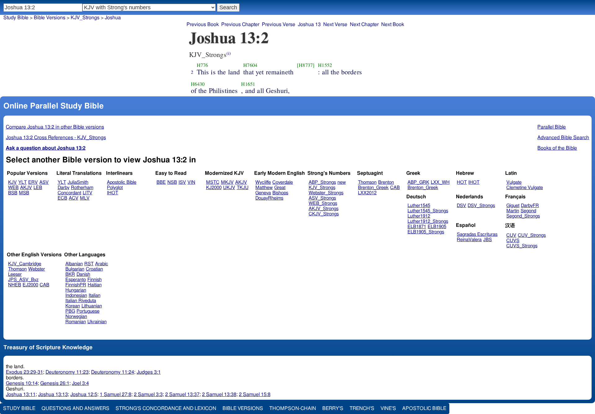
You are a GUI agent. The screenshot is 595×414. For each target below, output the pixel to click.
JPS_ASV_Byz (23, 279)
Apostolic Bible (424, 408)
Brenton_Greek (373, 187)
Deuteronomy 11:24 (112, 372)
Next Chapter (364, 24)
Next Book (392, 24)
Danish (83, 274)
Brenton (386, 182)
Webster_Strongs (326, 193)
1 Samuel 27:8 (115, 394)
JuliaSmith (78, 182)
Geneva (263, 193)
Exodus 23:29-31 (24, 372)
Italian (94, 295)
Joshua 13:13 (53, 394)
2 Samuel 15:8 (255, 394)
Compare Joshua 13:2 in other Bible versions (55, 127)
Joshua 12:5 (83, 394)
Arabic (101, 264)
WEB (13, 187)
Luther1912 (419, 216)
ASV (44, 182)
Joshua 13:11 (21, 394)
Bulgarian (74, 269)
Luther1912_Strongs (428, 221)
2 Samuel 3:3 (148, 394)
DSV (461, 205)
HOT (462, 182)
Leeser (15, 274)
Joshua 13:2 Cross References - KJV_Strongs (56, 137)
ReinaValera (469, 239)
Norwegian (76, 316)
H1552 (325, 65)
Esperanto (75, 279)
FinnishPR (75, 285)
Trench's (362, 408)
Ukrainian (97, 321)
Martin (512, 211)
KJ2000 (214, 187)
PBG (70, 311)
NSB (172, 182)
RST (89, 264)
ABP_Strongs (322, 182)
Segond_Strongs (523, 216)
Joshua (113, 17)
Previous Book (203, 24)
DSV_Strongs (481, 205)
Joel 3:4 (80, 383)
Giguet (512, 205)
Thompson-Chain (292, 408)
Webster (36, 269)
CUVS (512, 240)
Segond (528, 211)
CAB (395, 187)
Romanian (75, 321)
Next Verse (335, 24)
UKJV (229, 187)
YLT (22, 182)
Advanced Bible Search (563, 137)
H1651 (248, 84)
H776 (202, 65)
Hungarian (75, 290)
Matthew (264, 187)
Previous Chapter (240, 24)
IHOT (112, 193)
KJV (12, 182)
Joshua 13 (309, 24)
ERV (33, 182)
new (341, 182)
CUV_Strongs (532, 235)
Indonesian (76, 295)
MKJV (227, 182)
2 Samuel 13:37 (182, 394)
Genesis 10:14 (22, 383)
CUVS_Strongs (521, 246)
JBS (487, 239)
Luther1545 (419, 205)
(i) (229, 53)
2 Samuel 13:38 (219, 394)
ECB (62, 198)
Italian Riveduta (80, 300)
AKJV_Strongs (323, 208)
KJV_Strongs (85, 17)
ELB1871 (417, 226)
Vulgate (514, 182)
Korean (72, 306)
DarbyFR (530, 205)
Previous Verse (278, 24)
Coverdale (282, 182)
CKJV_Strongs (324, 214)
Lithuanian (92, 306)
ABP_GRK (418, 182)
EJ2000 (30, 285)
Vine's (388, 408)
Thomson (367, 182)
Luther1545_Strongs (428, 211)
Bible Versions (49, 17)
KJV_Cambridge (24, 264)
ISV (182, 182)
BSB (12, 193)
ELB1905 (437, 226)
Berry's (332, 408)
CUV (511, 235)
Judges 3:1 (149, 372)
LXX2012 (367, 193)
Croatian (94, 269)
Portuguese (88, 311)
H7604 (250, 65)
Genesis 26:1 (54, 383)
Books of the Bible (557, 148)
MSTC (212, 182)
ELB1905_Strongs (426, 232)
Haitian (95, 285)
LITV (87, 193)
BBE (161, 182)
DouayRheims (269, 198)
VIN (191, 182)
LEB (37, 187)
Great (279, 187)
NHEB (14, 285)
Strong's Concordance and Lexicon (166, 408)
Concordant (69, 193)
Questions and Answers (75, 408)
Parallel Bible (551, 127)
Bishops (280, 193)
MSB (24, 193)
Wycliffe (263, 182)
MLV (85, 198)
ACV (73, 198)
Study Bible (16, 17)
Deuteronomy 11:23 (67, 372)
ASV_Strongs (322, 198)
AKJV (26, 187)
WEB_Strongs (323, 203)
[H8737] (306, 65)
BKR (70, 274)
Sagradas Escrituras (477, 234)
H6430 (198, 84)
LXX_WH (440, 182)
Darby (63, 187)
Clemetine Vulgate (524, 187)
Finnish (94, 279)
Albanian (74, 264)
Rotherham (82, 187)
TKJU (243, 187)
